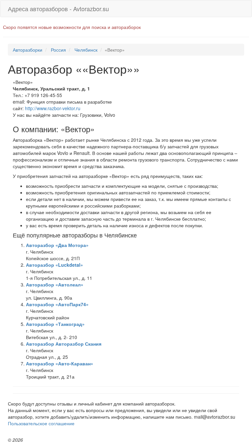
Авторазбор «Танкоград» (55, 324)
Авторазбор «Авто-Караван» (59, 363)
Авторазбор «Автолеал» (54, 284)
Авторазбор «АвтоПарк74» (57, 304)
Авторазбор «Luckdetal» (54, 264)
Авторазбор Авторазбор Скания (63, 343)
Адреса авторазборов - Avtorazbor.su (58, 8)
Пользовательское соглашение (41, 423)
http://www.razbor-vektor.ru (52, 108)
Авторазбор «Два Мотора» (57, 245)
